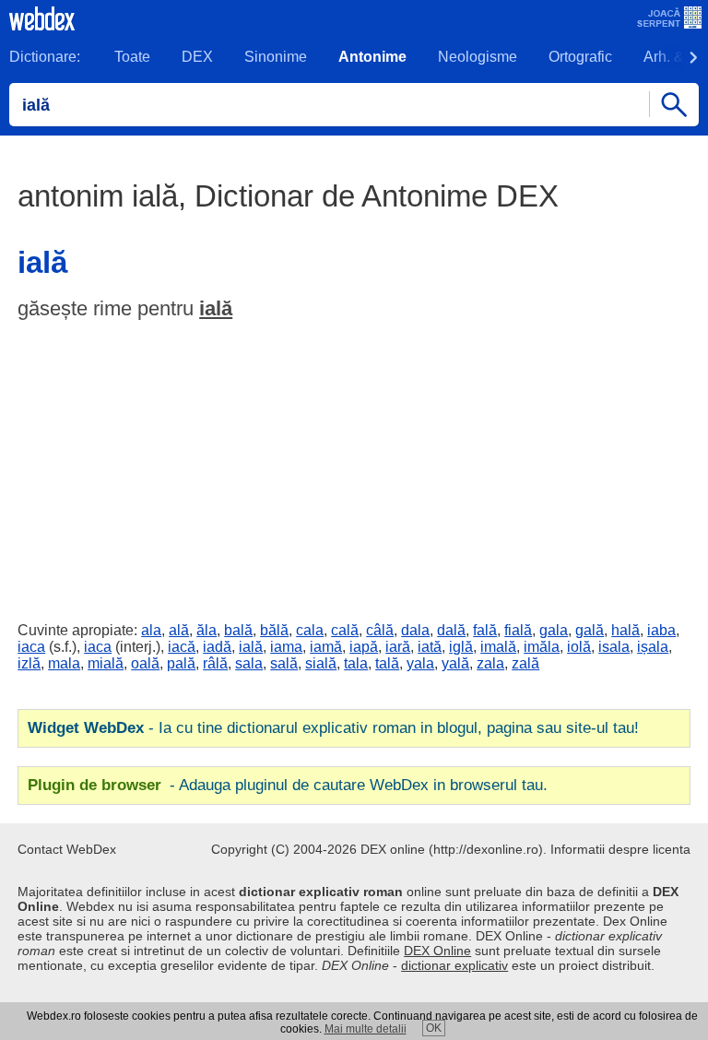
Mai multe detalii (365, 1028)
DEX (197, 57)
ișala (652, 647)
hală (625, 630)
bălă (274, 630)
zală (525, 663)
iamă (326, 647)
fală (485, 630)
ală (179, 630)
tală (387, 663)
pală (181, 663)
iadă (217, 647)
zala (490, 663)
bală (238, 630)
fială (518, 630)
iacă (181, 647)
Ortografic (580, 57)
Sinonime (275, 57)
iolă (579, 647)
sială (320, 663)
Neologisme (477, 57)
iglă (461, 647)
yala (420, 663)
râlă (215, 663)
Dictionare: (44, 57)
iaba (661, 630)
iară (397, 647)
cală (345, 630)
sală (284, 663)
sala (249, 663)
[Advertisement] (354, 466)
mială (106, 663)
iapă (363, 647)
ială (215, 308)
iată (430, 647)
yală (455, 663)
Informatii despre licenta (620, 849)
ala (151, 630)
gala (553, 630)
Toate (132, 57)
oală (145, 663)
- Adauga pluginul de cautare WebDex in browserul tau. (288, 785)
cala (310, 630)
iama (286, 647)
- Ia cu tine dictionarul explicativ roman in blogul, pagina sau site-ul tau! (333, 728)
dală (451, 630)
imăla (542, 647)
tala (356, 663)
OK (434, 1028)
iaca (31, 647)
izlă (29, 663)
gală (589, 630)
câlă (380, 630)
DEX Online (437, 950)
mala (64, 663)
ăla (206, 630)
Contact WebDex (67, 849)
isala (614, 647)
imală (498, 647)
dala (415, 630)
